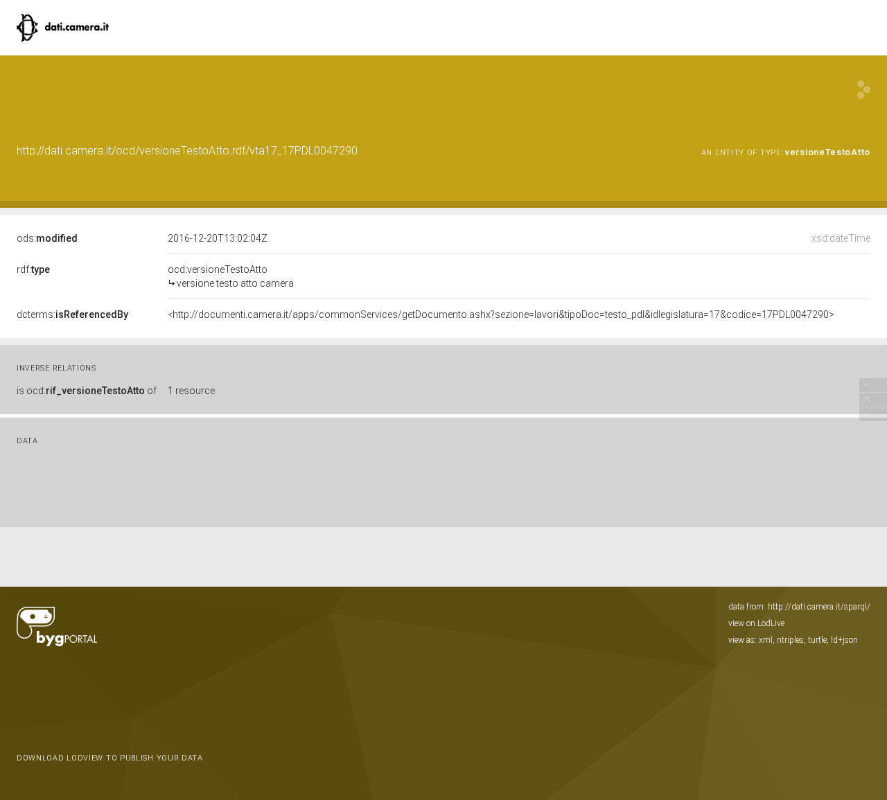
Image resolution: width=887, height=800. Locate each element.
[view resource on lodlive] (863, 89)
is (87, 390)
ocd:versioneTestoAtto (231, 276)
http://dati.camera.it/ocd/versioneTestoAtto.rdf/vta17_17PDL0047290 (187, 150)
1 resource (191, 390)
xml (766, 640)
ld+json (844, 640)
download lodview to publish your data (110, 758)
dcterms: (72, 314)
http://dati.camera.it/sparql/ (819, 607)
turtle (817, 640)
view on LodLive (756, 623)
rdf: (33, 269)
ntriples (790, 640)
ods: (47, 238)
